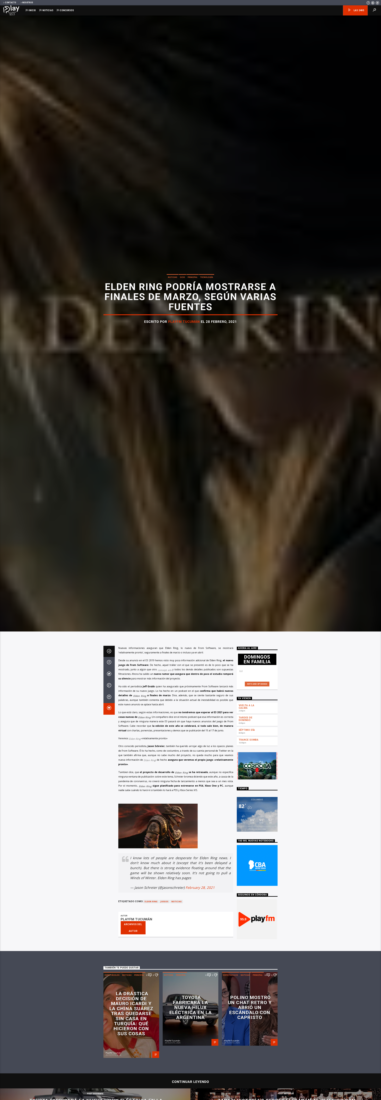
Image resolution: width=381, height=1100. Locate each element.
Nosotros (27, 2)
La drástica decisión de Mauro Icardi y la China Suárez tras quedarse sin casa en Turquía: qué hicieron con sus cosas (131, 1013)
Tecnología (206, 277)
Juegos (164, 901)
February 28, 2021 (200, 887)
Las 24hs (358, 10)
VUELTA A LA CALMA (246, 706)
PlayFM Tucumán (184, 322)
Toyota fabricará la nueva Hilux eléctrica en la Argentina (190, 1007)
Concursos (67, 10)
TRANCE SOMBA (249, 739)
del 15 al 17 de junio (212, 730)
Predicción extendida (257, 829)
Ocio (182, 277)
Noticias (48, 10)
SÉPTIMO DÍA (247, 730)
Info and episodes (257, 684)
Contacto (10, 2)
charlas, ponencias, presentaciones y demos (156, 730)
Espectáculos (112, 975)
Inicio (32, 10)
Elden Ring (215, 660)
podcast (182, 691)
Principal (192, 277)
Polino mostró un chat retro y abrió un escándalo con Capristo (250, 1007)
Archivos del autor (133, 927)
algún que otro (155, 670)
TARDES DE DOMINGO (245, 719)
